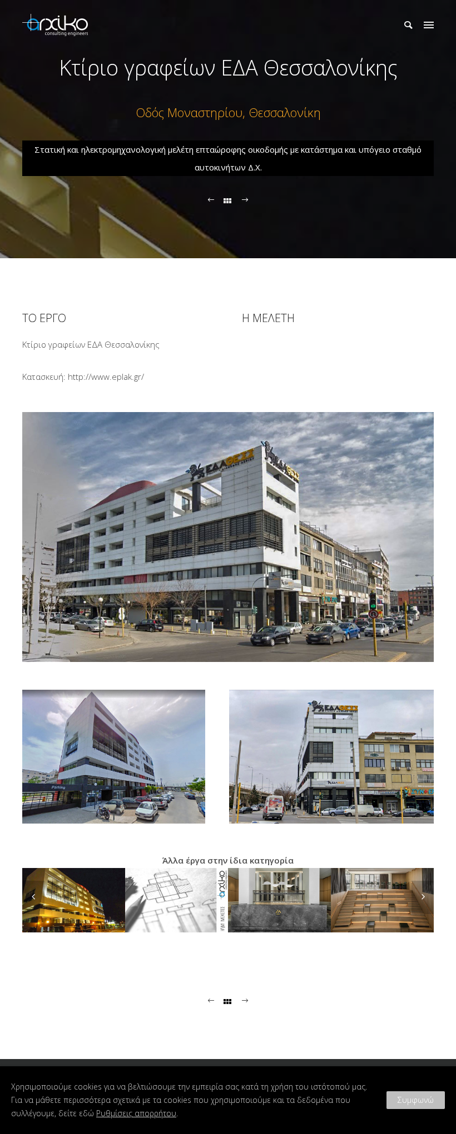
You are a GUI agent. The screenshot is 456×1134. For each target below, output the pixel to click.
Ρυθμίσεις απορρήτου (136, 1113)
